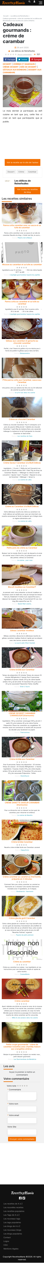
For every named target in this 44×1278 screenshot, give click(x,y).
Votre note (11, 1086)
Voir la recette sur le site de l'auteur (22, 162)
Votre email (14, 1115)
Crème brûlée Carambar (22, 842)
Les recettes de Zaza (24, 436)
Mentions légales (11, 1249)
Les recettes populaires (14, 1211)
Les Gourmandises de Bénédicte (25, 1059)
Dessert (11, 172)
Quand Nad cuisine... (25, 604)
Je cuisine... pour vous (25, 560)
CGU (6, 1245)
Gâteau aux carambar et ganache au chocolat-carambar (22, 342)
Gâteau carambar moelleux (22, 630)
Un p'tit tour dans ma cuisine (25, 392)
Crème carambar (22, 1001)
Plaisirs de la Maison (25, 238)
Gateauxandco (25, 353)
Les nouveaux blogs (12, 1230)
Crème (21, 172)
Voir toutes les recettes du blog (27, 190)
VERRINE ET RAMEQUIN (24, 64)
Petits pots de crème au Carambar (22, 548)
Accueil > (6, 16)
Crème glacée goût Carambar (22, 918)
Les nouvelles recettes (13, 1207)
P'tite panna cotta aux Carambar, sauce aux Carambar (22, 381)
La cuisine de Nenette (24, 815)
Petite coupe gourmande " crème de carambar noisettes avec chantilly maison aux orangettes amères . (22, 1046)
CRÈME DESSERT (11, 67)
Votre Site (11, 1127)
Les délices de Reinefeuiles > (20, 16)
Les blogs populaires (13, 1233)
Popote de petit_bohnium (25, 935)
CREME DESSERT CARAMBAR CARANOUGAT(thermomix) (22, 714)
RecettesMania (13, 3)
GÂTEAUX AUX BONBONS (15, 69)
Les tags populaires (12, 1222)
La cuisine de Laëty (25, 480)
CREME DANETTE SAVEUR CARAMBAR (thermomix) (22, 803)
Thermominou (25, 732)
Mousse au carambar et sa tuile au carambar (22, 264)
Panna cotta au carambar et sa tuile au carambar (22, 302)
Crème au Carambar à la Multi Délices (22, 506)
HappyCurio (25, 850)
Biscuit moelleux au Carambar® (22, 587)
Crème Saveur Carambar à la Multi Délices (22, 463)
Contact (7, 1237)
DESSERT (7, 64)
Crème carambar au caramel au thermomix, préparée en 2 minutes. (22, 878)
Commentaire (15, 1089)
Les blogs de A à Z (12, 1226)
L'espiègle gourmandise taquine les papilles (25, 275)
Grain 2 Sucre (25, 686)
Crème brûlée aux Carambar (22, 669)
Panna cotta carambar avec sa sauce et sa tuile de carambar (22, 226)
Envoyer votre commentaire (22, 1139)
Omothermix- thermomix (24, 891)
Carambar (32, 172)
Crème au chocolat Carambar (22, 419)
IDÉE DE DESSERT (28, 67)
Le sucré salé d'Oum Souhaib (25, 643)
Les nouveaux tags (12, 1218)
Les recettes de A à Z (13, 1203)
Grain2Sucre (25, 776)
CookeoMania (24, 974)
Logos (6, 1241)
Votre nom (13, 1104)
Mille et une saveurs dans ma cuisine (25, 1018)
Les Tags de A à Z (11, 1215)
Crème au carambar (22, 961)
